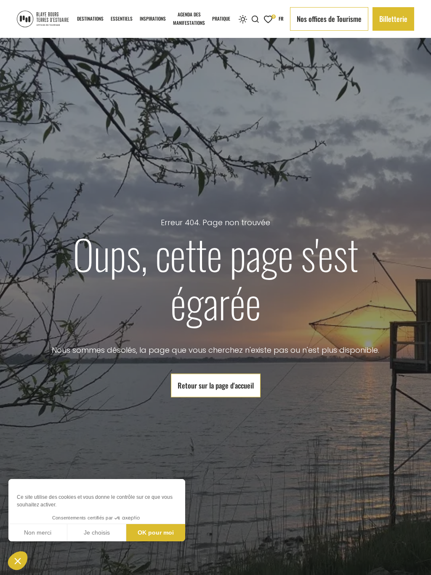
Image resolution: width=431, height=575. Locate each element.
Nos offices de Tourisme (329, 18)
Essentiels (122, 18)
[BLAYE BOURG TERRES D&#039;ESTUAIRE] (43, 19)
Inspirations (153, 18)
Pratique (221, 18)
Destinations (90, 18)
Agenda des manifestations (189, 18)
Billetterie (393, 18)
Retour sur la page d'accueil (216, 385)
